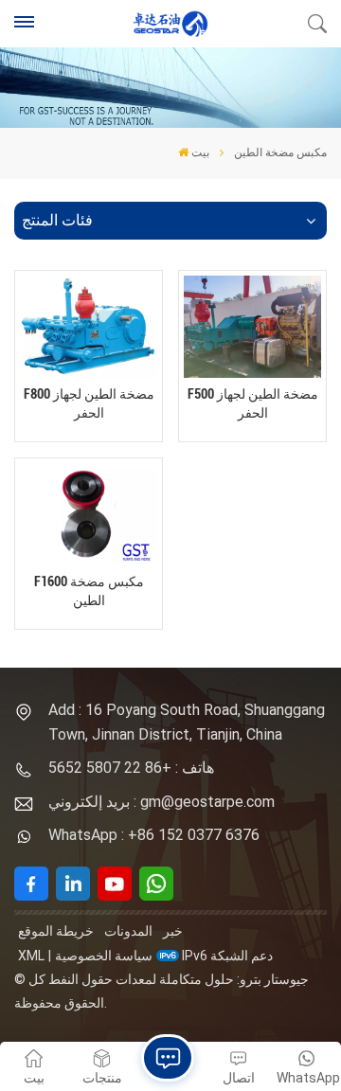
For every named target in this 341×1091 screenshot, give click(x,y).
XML (31, 955)
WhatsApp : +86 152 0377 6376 (154, 835)
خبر (173, 931)
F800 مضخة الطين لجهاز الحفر (89, 403)
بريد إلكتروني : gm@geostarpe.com (161, 802)
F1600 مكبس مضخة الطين (89, 591)
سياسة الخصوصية (104, 955)
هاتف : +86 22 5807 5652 (131, 768)
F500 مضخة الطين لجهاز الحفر (253, 403)
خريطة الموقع (56, 931)
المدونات (128, 931)
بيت (200, 152)
